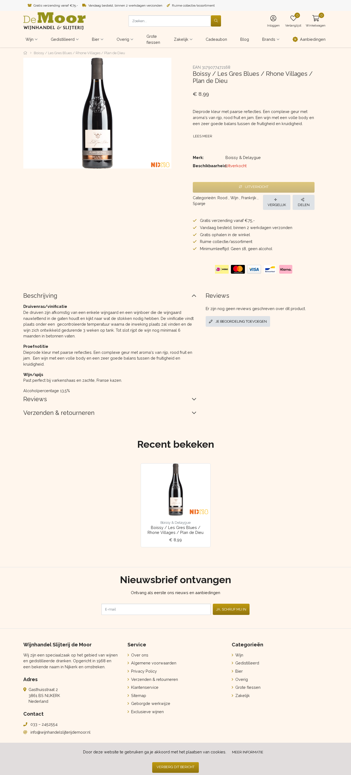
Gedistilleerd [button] (63, 39)
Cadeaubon (216, 39)
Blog (244, 39)
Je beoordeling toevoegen (241, 321)
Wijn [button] (29, 39)
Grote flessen (153, 39)
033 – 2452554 (44, 724)
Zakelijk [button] (181, 39)
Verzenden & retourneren (154, 679)
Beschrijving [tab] (40, 295)
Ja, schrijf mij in (231, 609)
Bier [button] (95, 39)
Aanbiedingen (312, 39)
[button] (316, 21)
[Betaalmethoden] (222, 269)
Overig (241, 679)
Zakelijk (242, 695)
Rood (222, 197)
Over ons (139, 655)
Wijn (234, 197)
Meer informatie (247, 752)
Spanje (199, 203)
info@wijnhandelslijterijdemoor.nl (60, 732)
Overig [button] (123, 39)
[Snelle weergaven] (202, 472)
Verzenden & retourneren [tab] (59, 412)
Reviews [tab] (35, 399)
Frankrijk (248, 197)
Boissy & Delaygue (243, 157)
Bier (238, 671)
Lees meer (202, 136)
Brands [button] (268, 39)
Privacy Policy (143, 671)
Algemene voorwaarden (153, 663)
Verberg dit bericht (175, 767)
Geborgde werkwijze (150, 703)
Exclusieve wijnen (147, 711)
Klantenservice (144, 687)
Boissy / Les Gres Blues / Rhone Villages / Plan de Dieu (175, 529)
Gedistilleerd (246, 663)
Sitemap (138, 695)
